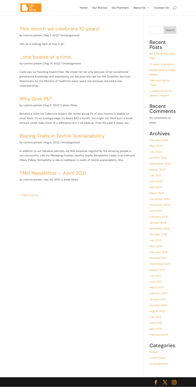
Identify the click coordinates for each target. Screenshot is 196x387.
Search (170, 30)
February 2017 (158, 293)
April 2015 (155, 328)
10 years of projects (161, 64)
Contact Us (161, 7)
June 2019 (155, 210)
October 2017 (158, 258)
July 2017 (155, 275)
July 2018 (155, 240)
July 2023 (155, 151)
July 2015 (155, 317)
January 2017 (157, 299)
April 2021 (155, 187)
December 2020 (159, 199)
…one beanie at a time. (46, 57)
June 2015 (155, 323)
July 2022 (155, 175)
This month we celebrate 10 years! (60, 28)
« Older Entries (29, 195)
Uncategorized (70, 35)
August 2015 (157, 311)
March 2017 (156, 287)
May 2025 (155, 146)
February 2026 (158, 140)
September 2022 (160, 163)
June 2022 (156, 181)
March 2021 (156, 193)
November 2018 (159, 228)
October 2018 (158, 234)
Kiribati (154, 352)
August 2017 (157, 269)
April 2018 (155, 246)
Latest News (69, 105)
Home (83, 7)
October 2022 (158, 157)
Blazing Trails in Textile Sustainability (62, 136)
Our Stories (99, 7)
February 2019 (158, 216)
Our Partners (120, 7)
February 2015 (158, 334)
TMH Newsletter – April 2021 (53, 173)
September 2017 (159, 264)
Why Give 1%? (36, 98)
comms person (32, 35)
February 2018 (158, 252)
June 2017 (155, 281)
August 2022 (157, 169)
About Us (139, 7)
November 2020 (159, 205)
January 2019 (157, 222)
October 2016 (158, 305)
